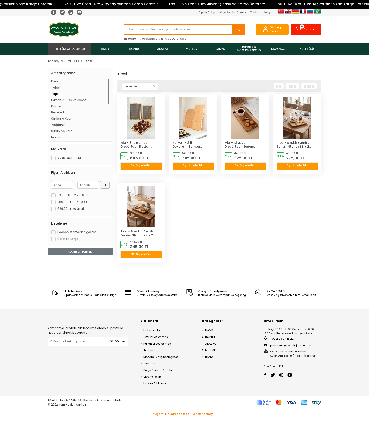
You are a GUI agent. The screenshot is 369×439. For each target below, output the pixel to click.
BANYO (210, 357)
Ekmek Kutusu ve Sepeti (69, 100)
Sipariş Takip (207, 12)
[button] (306, 29)
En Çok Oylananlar (174, 39)
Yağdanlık (58, 125)
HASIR (209, 330)
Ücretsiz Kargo (68, 239)
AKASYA (210, 344)
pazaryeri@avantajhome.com (291, 345)
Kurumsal (149, 321)
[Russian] (310, 13)
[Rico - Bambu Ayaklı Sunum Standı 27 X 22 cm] (141, 206)
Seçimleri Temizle (80, 252)
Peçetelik (58, 112)
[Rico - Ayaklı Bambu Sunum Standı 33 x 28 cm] (297, 118)
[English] (288, 13)
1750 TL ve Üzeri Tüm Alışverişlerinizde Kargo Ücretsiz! (111, 4)
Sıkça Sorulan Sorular (232, 12)
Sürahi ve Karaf (62, 131)
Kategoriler (212, 321)
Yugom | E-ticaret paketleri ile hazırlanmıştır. (184, 414)
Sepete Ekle (143, 165)
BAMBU (210, 337)
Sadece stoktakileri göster (76, 232)
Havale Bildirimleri (156, 383)
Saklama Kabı (61, 118)
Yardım (254, 12)
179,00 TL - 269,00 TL (72, 195)
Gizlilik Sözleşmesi (156, 337)
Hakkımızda (152, 330)
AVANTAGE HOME (69, 158)
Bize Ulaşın (273, 321)
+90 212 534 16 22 (281, 339)
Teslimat (149, 363)
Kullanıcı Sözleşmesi (157, 344)
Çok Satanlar (149, 39)
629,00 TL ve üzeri (70, 209)
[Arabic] (317, 13)
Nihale (55, 137)
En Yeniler (130, 39)
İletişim (268, 12)
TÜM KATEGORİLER (72, 49)
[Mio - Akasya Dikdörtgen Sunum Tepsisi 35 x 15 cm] (245, 118)
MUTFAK (210, 350)
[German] (295, 13)
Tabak (55, 87)
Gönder (119, 341)
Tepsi (55, 94)
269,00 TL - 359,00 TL (73, 202)
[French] (303, 13)
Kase (54, 81)
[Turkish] (281, 13)
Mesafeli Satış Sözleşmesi (161, 357)
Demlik (56, 106)
